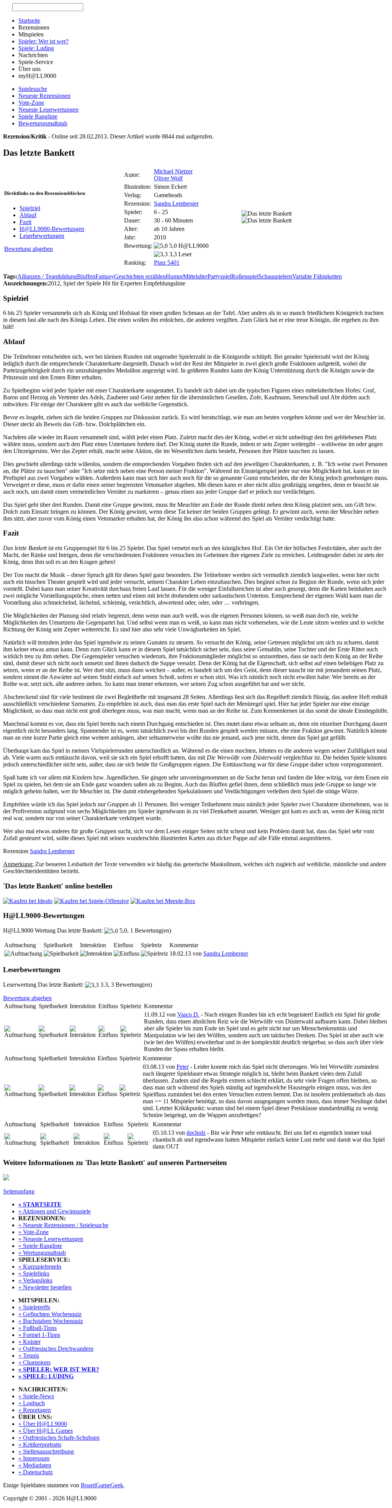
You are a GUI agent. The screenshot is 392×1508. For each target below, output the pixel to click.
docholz (196, 1132)
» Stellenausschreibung (46, 1451)
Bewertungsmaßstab (42, 123)
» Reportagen (34, 1410)
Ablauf (28, 215)
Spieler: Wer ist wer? (43, 41)
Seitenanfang (18, 1191)
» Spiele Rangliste (40, 1246)
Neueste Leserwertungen (48, 109)
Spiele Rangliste (37, 116)
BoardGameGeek (102, 1485)
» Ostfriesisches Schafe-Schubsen (59, 1437)
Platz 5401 (167, 262)
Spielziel (30, 208)
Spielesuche (32, 89)
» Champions (34, 1362)
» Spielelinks (33, 1273)
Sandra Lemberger (176, 203)
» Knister (29, 1341)
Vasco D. (188, 1014)
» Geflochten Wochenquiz (50, 1314)
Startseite (29, 20)
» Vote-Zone (33, 1232)
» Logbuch (31, 1403)
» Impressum (33, 1458)
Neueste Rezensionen (44, 95)
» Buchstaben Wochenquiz (50, 1321)
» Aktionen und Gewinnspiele (54, 1211)
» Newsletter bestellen (45, 1287)
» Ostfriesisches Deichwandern (55, 1348)
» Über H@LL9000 (42, 1424)
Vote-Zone (31, 102)
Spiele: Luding (36, 48)
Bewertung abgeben (28, 249)
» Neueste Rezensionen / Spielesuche (63, 1225)
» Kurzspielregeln (39, 1266)
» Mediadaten (34, 1465)
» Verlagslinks (35, 1280)
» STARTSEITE (40, 1204)
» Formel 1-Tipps (39, 1335)
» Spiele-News (36, 1396)
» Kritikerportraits (39, 1444)
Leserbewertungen (42, 235)
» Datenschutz (35, 1472)
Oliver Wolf (168, 178)
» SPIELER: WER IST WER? (58, 1369)
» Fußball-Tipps (37, 1328)
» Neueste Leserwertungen (50, 1239)
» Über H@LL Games (45, 1430)
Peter (182, 1066)
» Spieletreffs (34, 1307)
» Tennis (28, 1355)
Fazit (25, 222)
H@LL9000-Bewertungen (52, 229)
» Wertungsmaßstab (42, 1252)
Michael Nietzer (173, 171)
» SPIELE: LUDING (46, 1376)
